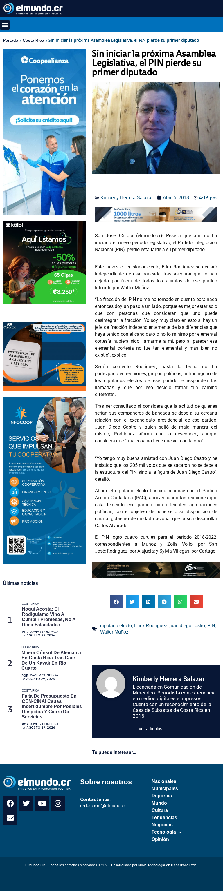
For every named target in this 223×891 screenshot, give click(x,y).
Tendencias (164, 817)
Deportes (162, 795)
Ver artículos (150, 728)
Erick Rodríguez (150, 625)
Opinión (160, 839)
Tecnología (164, 832)
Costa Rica (33, 40)
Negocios (162, 824)
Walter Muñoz (114, 631)
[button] (5, 25)
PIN (211, 625)
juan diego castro (187, 625)
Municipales (165, 788)
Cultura (160, 810)
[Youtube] (42, 803)
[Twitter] (26, 803)
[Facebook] (10, 803)
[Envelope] (10, 818)
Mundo (159, 803)
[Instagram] (58, 803)
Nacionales (164, 781)
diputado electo (116, 625)
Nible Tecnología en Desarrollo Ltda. (167, 865)
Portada (10, 40)
